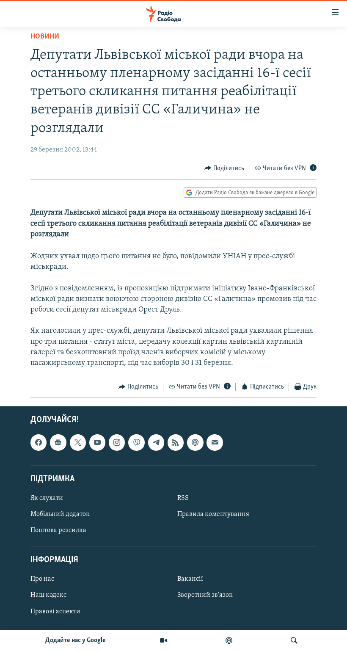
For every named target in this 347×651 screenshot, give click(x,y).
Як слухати (46, 498)
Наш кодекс (48, 595)
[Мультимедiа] (163, 640)
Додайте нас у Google (75, 640)
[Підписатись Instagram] (117, 442)
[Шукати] (294, 640)
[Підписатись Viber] (136, 442)
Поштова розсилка (58, 530)
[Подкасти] (229, 640)
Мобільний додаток (60, 514)
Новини (44, 37)
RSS (183, 498)
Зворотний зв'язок (205, 595)
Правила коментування (213, 514)
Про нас (42, 579)
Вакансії (190, 579)
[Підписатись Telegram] (156, 442)
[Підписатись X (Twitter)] (78, 442)
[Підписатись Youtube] (97, 442)
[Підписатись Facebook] (38, 442)
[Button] (224, 168)
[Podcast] (195, 442)
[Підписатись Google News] (58, 442)
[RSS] (176, 442)
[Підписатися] (215, 442)
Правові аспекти (55, 611)
